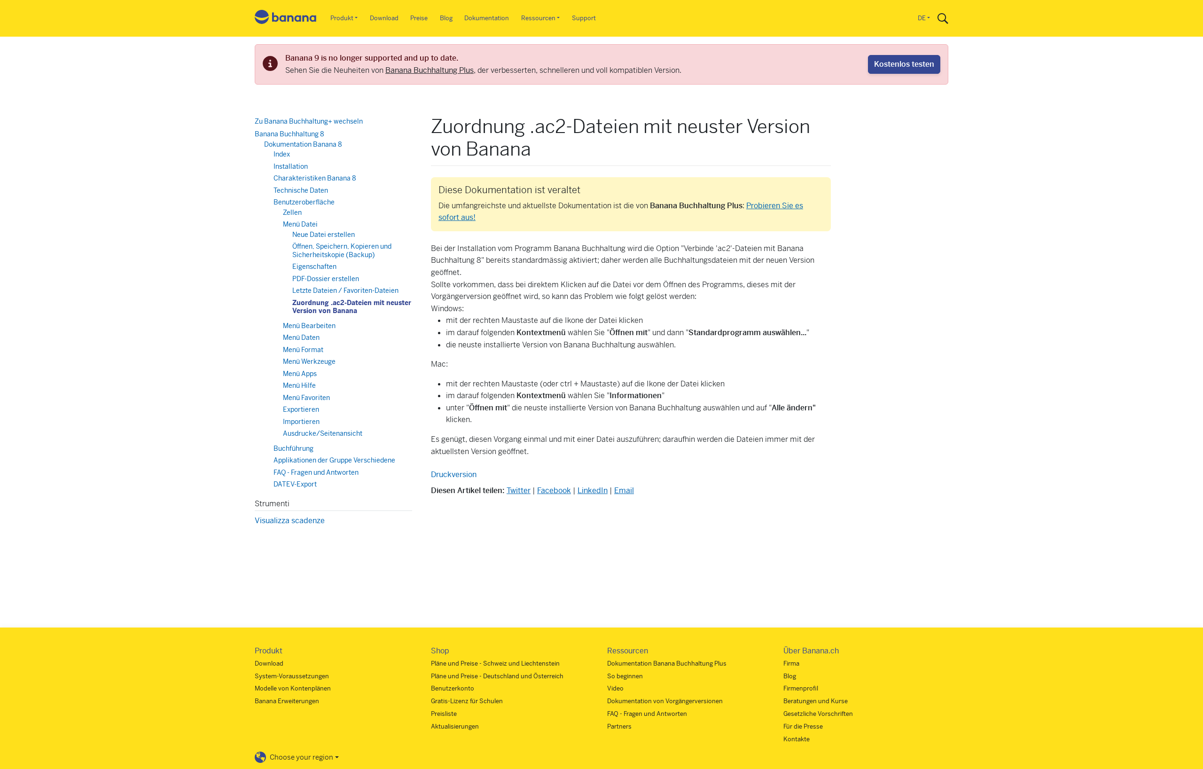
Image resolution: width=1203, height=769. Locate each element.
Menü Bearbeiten (309, 326)
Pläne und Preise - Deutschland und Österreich (497, 676)
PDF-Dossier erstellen (325, 279)
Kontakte (796, 739)
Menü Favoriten (306, 397)
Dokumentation (486, 18)
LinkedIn (593, 490)
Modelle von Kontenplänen (293, 688)
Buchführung (293, 448)
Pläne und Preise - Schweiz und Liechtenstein (495, 663)
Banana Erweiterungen (287, 701)
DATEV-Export (295, 484)
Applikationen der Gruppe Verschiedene (334, 460)
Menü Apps (300, 373)
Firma (791, 663)
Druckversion (454, 474)
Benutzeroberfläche (304, 202)
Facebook (554, 490)
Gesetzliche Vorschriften (818, 714)
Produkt (341, 18)
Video (615, 688)
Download (384, 18)
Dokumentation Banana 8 (303, 144)
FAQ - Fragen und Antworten (316, 472)
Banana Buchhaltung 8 (289, 134)
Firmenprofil (800, 688)
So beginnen (625, 676)
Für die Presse (803, 726)
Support (584, 18)
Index (281, 154)
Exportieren (301, 409)
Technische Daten (300, 190)
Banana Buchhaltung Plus (429, 70)
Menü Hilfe (299, 385)
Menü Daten (301, 337)
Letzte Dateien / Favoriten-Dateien (345, 290)
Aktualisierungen (455, 726)
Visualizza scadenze (290, 521)
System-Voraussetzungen (292, 676)
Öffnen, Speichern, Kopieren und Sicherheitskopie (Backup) (341, 250)
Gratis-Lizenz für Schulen (467, 701)
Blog (446, 18)
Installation (290, 166)
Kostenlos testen (904, 64)
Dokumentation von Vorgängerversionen (665, 701)
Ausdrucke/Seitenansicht (322, 433)
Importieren (301, 421)
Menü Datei (300, 224)
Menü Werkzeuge (309, 361)
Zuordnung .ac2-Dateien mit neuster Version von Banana (351, 306)
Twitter (519, 490)
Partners (619, 726)
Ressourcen (538, 18)
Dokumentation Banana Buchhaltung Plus (666, 663)
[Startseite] (286, 18)
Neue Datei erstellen (323, 234)
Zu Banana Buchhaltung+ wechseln (309, 121)
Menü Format (303, 349)
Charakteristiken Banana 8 (314, 178)
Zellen (292, 212)
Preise (419, 18)
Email (624, 490)
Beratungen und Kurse (815, 701)
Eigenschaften (314, 266)
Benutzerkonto (452, 688)
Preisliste (444, 714)
